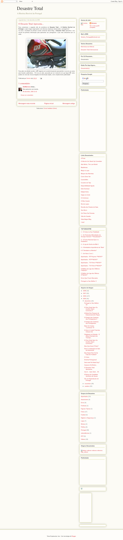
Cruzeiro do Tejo (86, 182)
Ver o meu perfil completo (94, 26)
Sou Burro (84, 210)
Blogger (74, 536)
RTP (82, 436)
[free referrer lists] (93, 452)
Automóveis (84, 399)
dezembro (88, 301)
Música (83, 424)
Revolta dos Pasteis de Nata (89, 207)
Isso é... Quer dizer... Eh (91, 372)
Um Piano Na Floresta (87, 213)
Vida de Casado (86, 216)
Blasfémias (84, 167)
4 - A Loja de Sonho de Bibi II (89, 244)
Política (83, 427)
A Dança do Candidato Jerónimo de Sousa (91, 375)
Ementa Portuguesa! (90, 359)
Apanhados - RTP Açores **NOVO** (92, 256)
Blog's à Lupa (85, 170)
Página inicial (49, 103)
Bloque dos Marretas (87, 173)
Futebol (83, 415)
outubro (87, 386)
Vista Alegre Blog (86, 219)
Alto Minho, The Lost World (89, 164)
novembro (88, 383)
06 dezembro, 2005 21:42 (30, 91)
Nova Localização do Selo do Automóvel (92, 349)
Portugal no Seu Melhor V (89, 281)
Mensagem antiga (69, 103)
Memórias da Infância (87, 46)
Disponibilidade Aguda (87, 186)
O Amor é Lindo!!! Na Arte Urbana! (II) (92, 331)
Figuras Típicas (85, 409)
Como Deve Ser (86, 176)
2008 (84, 290)
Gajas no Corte (85, 195)
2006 (84, 296)
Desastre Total (30, 8)
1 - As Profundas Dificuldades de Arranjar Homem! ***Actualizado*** (91, 235)
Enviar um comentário (27, 95)
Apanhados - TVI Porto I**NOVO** (91, 262)
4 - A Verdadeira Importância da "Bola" (92, 247)
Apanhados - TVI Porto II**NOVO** (91, 265)
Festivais (83, 405)
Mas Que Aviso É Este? (91, 346)
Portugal (83, 430)
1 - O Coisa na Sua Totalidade (90, 232)
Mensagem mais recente (26, 103)
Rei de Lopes (85, 204)
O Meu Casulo (85, 201)
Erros (82, 402)
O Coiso (86, 357)
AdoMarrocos (27, 87)
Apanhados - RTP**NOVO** (89, 259)
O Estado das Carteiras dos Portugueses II (91, 318)
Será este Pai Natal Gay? (92, 362)
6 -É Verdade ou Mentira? (89, 250)
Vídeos (83, 439)
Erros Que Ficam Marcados (89, 278)
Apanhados (84, 396)
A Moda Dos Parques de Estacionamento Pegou (92, 314)
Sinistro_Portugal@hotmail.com (90, 37)
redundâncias (85, 433)
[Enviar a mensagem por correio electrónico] (40, 78)
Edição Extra (85, 192)
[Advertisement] (88, 121)
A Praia (83, 158)
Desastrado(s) (85, 68)
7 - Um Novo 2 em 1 (87, 253)
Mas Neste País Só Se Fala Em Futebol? (91, 353)
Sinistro (94, 23)
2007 (84, 293)
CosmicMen (84, 179)
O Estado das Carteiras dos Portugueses (91, 322)
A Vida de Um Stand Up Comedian (91, 161)
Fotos (82, 411)
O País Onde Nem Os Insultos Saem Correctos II (91, 309)
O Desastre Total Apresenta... (89, 368)
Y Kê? (83, 222)
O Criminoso (85, 198)
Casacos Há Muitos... (90, 365)
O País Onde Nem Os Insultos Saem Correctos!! (91, 341)
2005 (84, 298)
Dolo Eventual (85, 188)
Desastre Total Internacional (89, 49)
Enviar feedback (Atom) (50, 108)
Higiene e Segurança (87, 418)
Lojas (82, 421)
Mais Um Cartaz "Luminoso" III (89, 326)
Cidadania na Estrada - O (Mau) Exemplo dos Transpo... (92, 336)
